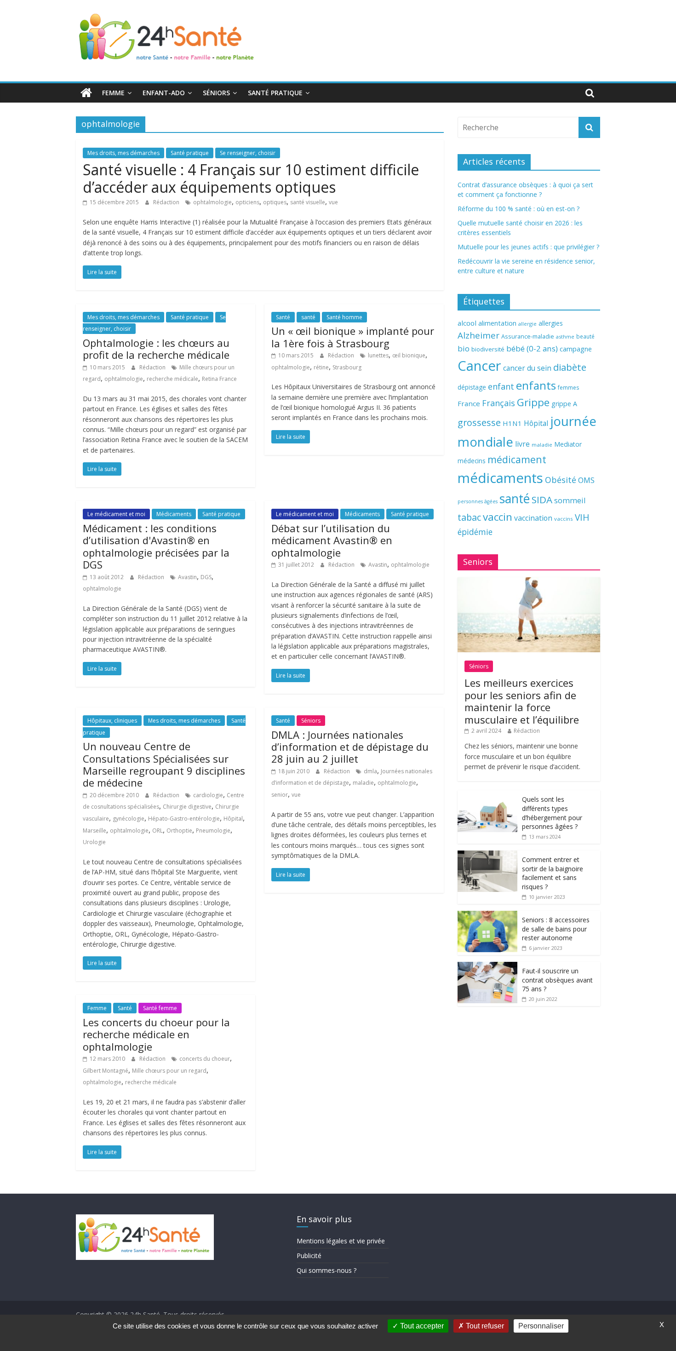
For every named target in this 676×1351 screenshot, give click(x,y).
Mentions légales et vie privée (341, 1240)
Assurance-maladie (527, 336)
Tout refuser (484, 1326)
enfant (501, 386)
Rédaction (167, 202)
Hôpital (233, 818)
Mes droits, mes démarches (123, 153)
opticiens (247, 202)
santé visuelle (307, 202)
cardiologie (208, 795)
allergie (527, 323)
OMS (586, 480)
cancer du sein (527, 368)
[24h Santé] (86, 93)
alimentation (497, 323)
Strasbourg (346, 367)
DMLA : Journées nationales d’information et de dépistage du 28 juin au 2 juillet (350, 747)
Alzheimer (478, 335)
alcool (467, 323)
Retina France (219, 379)
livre (522, 444)
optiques (274, 202)
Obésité (560, 479)
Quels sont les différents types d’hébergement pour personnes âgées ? (552, 813)
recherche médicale (172, 379)
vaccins (563, 518)
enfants (536, 385)
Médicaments (173, 514)
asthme (565, 336)
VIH (582, 517)
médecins (472, 460)
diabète (569, 367)
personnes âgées (478, 501)
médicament (516, 459)
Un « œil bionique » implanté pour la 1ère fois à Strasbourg (352, 337)
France (469, 403)
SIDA (542, 499)
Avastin (187, 577)
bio (464, 348)
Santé (283, 317)
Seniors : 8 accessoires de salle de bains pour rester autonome (556, 928)
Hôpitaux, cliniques (112, 720)
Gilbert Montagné (105, 1071)
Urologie (94, 842)
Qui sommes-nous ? (326, 1270)
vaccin (497, 517)
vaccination (533, 518)
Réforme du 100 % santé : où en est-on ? (518, 208)
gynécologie (128, 818)
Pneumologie (213, 830)
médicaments (500, 478)
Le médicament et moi (116, 514)
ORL (157, 830)
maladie (363, 783)
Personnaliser (541, 1326)
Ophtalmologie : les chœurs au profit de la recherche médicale (156, 349)
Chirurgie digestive (187, 807)
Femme (113, 92)
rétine (321, 367)
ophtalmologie (212, 202)
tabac (469, 517)
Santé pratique (275, 92)
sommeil (569, 500)
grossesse (479, 422)
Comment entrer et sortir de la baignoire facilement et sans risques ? (552, 873)
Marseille (94, 830)
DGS (206, 577)
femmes (568, 387)
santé (308, 317)
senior (279, 795)
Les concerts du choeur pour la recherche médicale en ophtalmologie (156, 1034)
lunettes (378, 355)
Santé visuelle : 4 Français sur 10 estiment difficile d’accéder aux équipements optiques (251, 178)
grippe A (564, 403)
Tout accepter (421, 1326)
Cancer (479, 365)
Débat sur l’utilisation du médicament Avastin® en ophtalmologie (331, 540)
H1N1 (512, 423)
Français (498, 402)
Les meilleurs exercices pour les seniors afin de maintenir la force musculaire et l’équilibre (521, 701)
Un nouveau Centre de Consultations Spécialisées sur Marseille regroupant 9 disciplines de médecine (164, 764)
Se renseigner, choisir (247, 153)
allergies (551, 323)
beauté (585, 336)
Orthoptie (179, 830)
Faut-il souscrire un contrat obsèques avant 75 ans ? (557, 979)
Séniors (216, 92)
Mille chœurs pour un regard (169, 1071)
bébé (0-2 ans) (532, 348)
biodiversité (487, 349)
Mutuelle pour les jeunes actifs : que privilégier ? (528, 246)
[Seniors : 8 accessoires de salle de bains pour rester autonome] (487, 915)
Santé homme (344, 317)
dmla (370, 771)
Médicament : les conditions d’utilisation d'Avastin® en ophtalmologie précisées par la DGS (156, 546)
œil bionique (408, 355)
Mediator (568, 444)
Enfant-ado (164, 92)
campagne (576, 348)
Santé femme (160, 1008)
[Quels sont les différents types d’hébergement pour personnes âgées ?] (487, 795)
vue (333, 202)
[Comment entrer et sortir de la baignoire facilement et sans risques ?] (487, 855)
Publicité (309, 1255)
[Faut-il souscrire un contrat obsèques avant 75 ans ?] (487, 966)
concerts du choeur (204, 1059)
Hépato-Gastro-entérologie (184, 818)
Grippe (533, 402)
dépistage (472, 387)
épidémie (475, 531)
